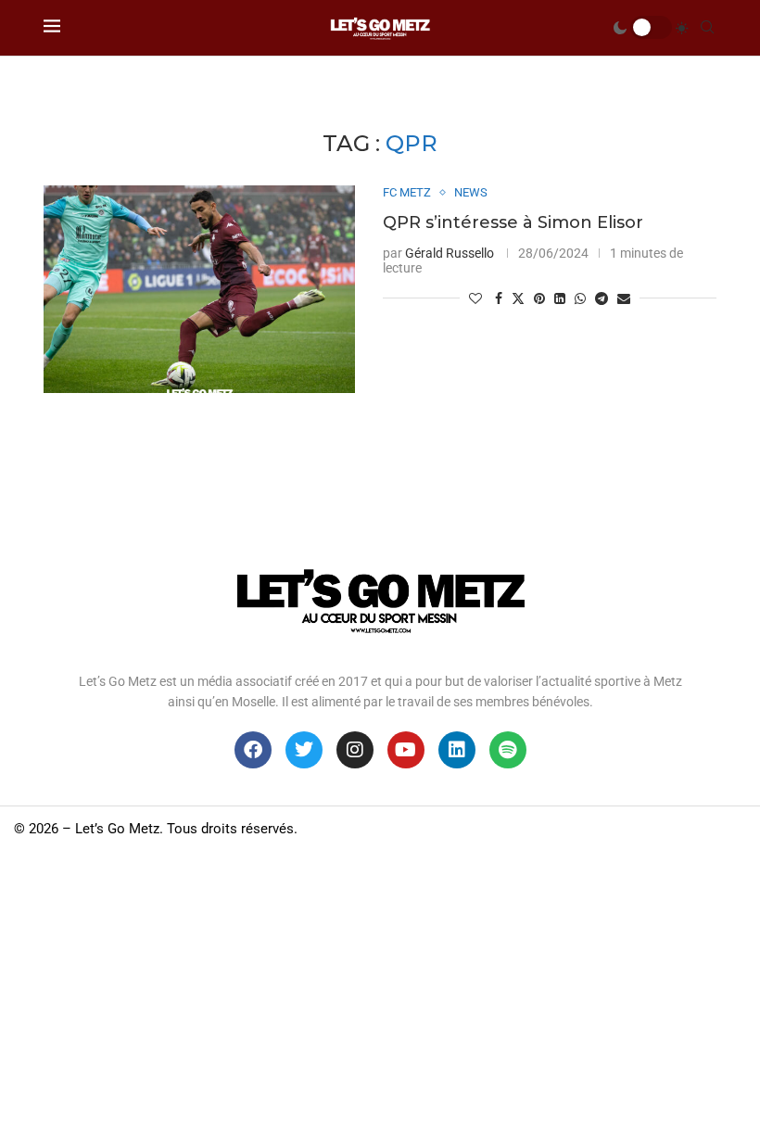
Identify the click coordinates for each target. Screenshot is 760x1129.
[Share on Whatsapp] (580, 298)
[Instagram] (355, 749)
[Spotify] (507, 749)
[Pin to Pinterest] (539, 298)
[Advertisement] (380, 990)
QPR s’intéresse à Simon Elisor (513, 222)
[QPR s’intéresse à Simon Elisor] (199, 289)
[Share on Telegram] (601, 298)
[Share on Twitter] (518, 298)
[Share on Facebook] (498, 298)
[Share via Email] (623, 298)
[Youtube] (405, 749)
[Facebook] (253, 749)
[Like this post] (475, 298)
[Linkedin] (456, 749)
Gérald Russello (449, 253)
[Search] (707, 27)
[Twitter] (304, 749)
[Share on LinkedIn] (559, 298)
